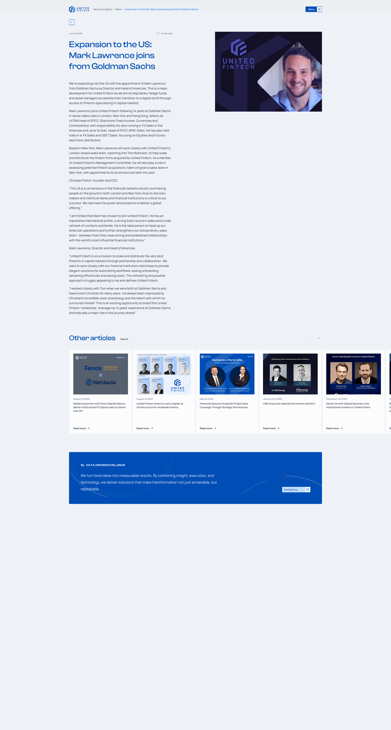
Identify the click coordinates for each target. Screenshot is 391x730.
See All (124, 339)
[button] (319, 338)
